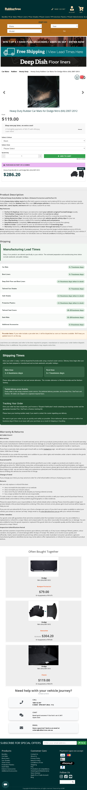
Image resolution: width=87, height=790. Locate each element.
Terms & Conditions (49, 233)
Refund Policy (70, 233)
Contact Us (34, 754)
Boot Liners (5, 758)
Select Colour (7, 137)
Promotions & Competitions (40, 769)
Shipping (34, 765)
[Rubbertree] (20, 9)
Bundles (4, 754)
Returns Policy (35, 760)
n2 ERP (62, 788)
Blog (32, 777)
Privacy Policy (35, 758)
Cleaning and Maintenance (40, 771)
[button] (58, 9)
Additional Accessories (9, 771)
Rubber (14, 71)
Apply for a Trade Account (39, 775)
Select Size (6, 145)
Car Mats (5, 71)
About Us (34, 756)
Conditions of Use (37, 762)
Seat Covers (6, 762)
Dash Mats (73, 17)
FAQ (32, 767)
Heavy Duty (23, 71)
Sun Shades (6, 760)
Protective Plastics (8, 765)
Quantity (5, 153)
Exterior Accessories (9, 769)
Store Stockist (35, 773)
